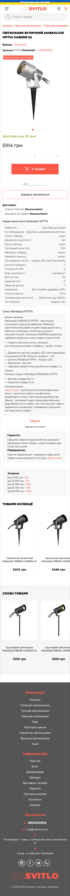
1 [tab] (32, 130)
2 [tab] (37, 129)
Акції (35, 743)
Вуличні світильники (35, 738)
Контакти (35, 799)
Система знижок (35, 794)
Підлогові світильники (35, 732)
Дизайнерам (35, 772)
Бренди (35, 777)
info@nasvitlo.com (37, 829)
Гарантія (35, 420)
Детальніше (55, 458)
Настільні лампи (35, 727)
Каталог (35, 805)
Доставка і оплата (35, 783)
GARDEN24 (45, 50)
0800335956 (37, 823)
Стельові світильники (35, 705)
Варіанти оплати (35, 426)
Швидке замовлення (35, 194)
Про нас (35, 761)
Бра (35, 721)
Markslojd (20, 44)
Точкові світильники (35, 710)
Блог (35, 766)
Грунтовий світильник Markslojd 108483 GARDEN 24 (19, 649)
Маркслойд (12, 390)
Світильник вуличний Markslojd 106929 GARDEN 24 (19, 560)
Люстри (35, 699)
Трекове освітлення (35, 716)
